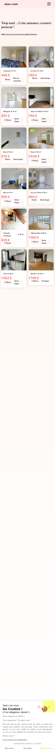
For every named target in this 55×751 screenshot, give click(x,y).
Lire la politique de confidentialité (15, 740)
